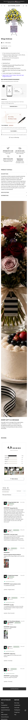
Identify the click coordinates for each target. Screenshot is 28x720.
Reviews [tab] (4, 488)
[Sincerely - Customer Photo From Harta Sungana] (16, 473)
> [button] (14, 688)
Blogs (2, 703)
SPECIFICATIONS (5, 192)
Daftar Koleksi (4, 714)
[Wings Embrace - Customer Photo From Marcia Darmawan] (21, 469)
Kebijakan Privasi (5, 707)
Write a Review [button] (15, 479)
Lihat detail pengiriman (6, 59)
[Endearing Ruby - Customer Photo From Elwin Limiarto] (6, 469)
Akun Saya (16, 703)
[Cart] (26, 5)
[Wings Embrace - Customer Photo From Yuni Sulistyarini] (11, 473)
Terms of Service (5, 717)
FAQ (15, 714)
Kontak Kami (17, 705)
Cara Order (16, 707)
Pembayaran (17, 710)
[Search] (4, 5)
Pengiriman (17, 712)
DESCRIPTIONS (4, 174)
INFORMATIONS (4, 195)
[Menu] (1, 5)
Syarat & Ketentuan (5, 710)
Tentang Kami (4, 705)
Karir (2, 712)
